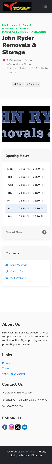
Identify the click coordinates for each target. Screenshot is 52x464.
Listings (8, 25)
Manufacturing (14, 32)
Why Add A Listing (13, 373)
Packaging (38, 32)
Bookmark (33, 84)
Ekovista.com (28, 451)
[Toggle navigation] (45, 6)
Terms (6, 368)
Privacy (6, 363)
